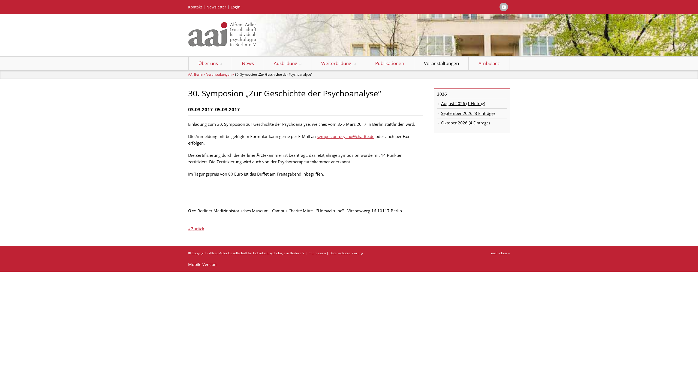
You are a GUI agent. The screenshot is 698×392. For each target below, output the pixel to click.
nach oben (499, 253)
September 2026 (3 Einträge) (468, 113)
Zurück (197, 228)
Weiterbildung (336, 63)
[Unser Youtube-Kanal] (504, 7)
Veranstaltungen (441, 63)
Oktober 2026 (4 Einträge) (465, 122)
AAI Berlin (195, 74)
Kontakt (195, 7)
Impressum (317, 253)
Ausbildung (285, 63)
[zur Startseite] (222, 45)
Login (235, 7)
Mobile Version (202, 264)
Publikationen (389, 63)
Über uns (208, 63)
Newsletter (216, 7)
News (248, 63)
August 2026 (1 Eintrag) (463, 103)
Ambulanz (489, 63)
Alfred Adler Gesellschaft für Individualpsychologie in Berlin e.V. (257, 253)
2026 (442, 94)
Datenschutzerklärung (346, 253)
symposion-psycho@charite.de (345, 136)
